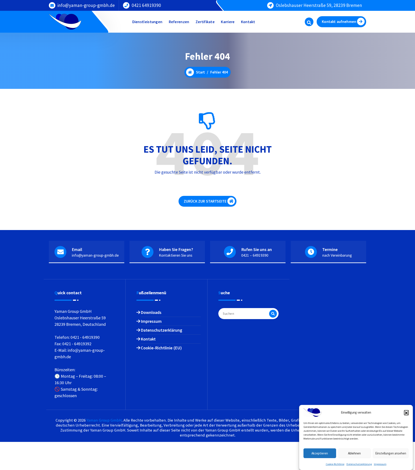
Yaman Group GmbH (104, 420)
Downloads (151, 312)
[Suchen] (273, 314)
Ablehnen (354, 453)
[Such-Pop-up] (309, 22)
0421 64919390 (146, 5)
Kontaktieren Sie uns (175, 255)
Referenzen (179, 21)
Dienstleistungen (147, 21)
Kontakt (248, 21)
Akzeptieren (319, 453)
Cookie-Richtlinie (335, 464)
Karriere (228, 21)
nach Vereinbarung (337, 255)
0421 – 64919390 (254, 255)
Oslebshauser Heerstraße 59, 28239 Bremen (319, 5)
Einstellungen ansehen (390, 453)
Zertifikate (205, 21)
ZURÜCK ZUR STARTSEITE (205, 201)
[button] (406, 412)
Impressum (380, 464)
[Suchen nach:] (248, 313)
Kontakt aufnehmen (339, 21)
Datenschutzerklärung (359, 464)
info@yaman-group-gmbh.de (86, 5)
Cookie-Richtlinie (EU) (161, 347)
